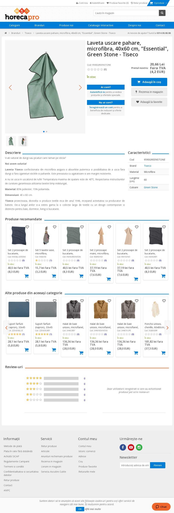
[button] (10, 87)
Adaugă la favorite (151, 101)
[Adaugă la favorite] (27, 227)
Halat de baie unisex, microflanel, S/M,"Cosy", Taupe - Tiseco (127, 329)
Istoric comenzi (87, 451)
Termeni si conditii (14, 466)
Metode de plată (13, 446)
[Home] (6, 34)
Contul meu (85, 446)
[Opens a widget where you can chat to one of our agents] (161, 507)
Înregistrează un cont (101, 107)
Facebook (123, 447)
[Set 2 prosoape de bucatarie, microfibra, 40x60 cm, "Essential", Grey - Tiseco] (156, 236)
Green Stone (151, 187)
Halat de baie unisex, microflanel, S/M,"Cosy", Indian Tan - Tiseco (100, 329)
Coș (81, 461)
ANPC (7, 490)
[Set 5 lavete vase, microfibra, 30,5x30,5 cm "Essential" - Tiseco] (46, 236)
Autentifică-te (97, 92)
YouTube (131, 447)
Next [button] (168, 327)
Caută (162, 13)
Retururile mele (87, 471)
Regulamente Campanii (16, 461)
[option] (18, 251)
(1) (50, 260)
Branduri (39, 25)
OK (80, 509)
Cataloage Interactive (100, 25)
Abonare (158, 465)
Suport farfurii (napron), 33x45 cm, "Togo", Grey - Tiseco (45, 329)
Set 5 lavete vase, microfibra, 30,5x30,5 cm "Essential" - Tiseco (45, 255)
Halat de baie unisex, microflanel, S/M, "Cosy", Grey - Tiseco (73, 329)
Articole (45, 451)
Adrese (82, 456)
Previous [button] (6, 327)
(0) (23, 260)
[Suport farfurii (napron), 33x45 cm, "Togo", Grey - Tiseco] (46, 309)
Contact (160, 25)
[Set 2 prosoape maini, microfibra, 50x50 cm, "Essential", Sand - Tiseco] (101, 236)
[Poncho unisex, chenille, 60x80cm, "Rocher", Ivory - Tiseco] (156, 309)
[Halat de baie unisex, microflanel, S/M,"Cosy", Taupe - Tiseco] (128, 309)
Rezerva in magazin (151, 91)
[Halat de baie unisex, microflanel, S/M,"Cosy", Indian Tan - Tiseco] (101, 309)
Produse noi (66, 25)
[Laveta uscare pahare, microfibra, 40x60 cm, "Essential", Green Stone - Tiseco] (45, 86)
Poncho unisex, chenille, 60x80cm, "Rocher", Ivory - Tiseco (155, 329)
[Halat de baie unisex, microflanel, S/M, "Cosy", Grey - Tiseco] (74, 309)
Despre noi (134, 25)
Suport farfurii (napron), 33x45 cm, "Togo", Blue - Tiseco (18, 329)
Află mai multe (93, 509)
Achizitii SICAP (11, 456)
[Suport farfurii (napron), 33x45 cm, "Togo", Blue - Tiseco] (19, 309)
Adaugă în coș (151, 82)
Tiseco (147, 165)
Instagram (139, 447)
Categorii (14, 25)
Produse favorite (88, 466)
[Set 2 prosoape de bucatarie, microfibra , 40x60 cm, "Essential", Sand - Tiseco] (128, 236)
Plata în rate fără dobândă (18, 451)
